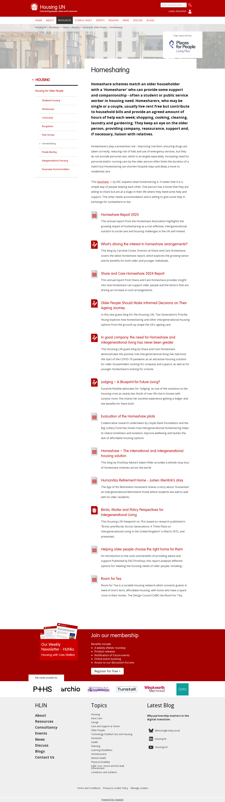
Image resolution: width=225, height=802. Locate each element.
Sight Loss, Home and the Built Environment (107, 767)
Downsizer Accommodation (55, 169)
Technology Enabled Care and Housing (111, 734)
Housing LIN (40, 27)
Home (38, 20)
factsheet (103, 182)
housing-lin (161, 738)
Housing (75, 27)
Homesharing (49, 143)
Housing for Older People (95, 27)
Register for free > (107, 671)
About (50, 20)
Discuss (138, 20)
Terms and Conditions (88, 788)
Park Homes (48, 135)
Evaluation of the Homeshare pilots (128, 416)
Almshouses (48, 109)
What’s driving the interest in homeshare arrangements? (144, 244)
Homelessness (99, 754)
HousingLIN (161, 747)
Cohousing (47, 118)
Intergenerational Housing (55, 161)
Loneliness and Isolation (104, 772)
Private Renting (49, 152)
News (126, 20)
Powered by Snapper (112, 799)
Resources (64, 20)
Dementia (96, 738)
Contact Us (44, 757)
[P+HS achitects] (42, 696)
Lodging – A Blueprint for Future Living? (130, 382)
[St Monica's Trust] (98, 696)
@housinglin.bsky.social (167, 730)
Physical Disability (100, 761)
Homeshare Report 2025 (120, 215)
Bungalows (47, 126)
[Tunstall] (126, 696)
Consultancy (83, 20)
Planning (95, 746)
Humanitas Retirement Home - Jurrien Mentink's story (142, 480)
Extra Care (96, 718)
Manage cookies (139, 788)
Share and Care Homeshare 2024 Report (132, 274)
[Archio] (70, 696)
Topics (65, 27)
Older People (98, 730)
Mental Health (98, 758)
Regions (114, 20)
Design (94, 722)
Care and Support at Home (105, 726)
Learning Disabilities (101, 750)
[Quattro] (182, 696)
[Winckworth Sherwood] (154, 696)
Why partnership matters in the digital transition (168, 717)
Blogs (150, 20)
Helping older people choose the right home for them (142, 549)
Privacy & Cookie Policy (115, 788)
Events (100, 20)
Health (94, 742)
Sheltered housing (51, 101)
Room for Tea (111, 579)
